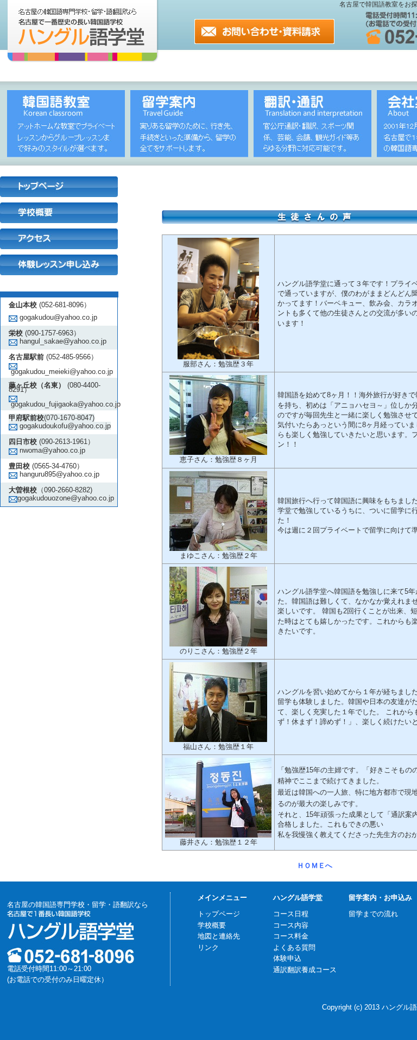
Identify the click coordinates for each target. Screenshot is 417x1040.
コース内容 (290, 925)
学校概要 (212, 925)
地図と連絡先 (219, 936)
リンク (208, 947)
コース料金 (290, 936)
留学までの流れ (373, 914)
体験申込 (287, 958)
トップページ (219, 914)
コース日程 (290, 914)
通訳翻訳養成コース (305, 970)
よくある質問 (294, 947)
